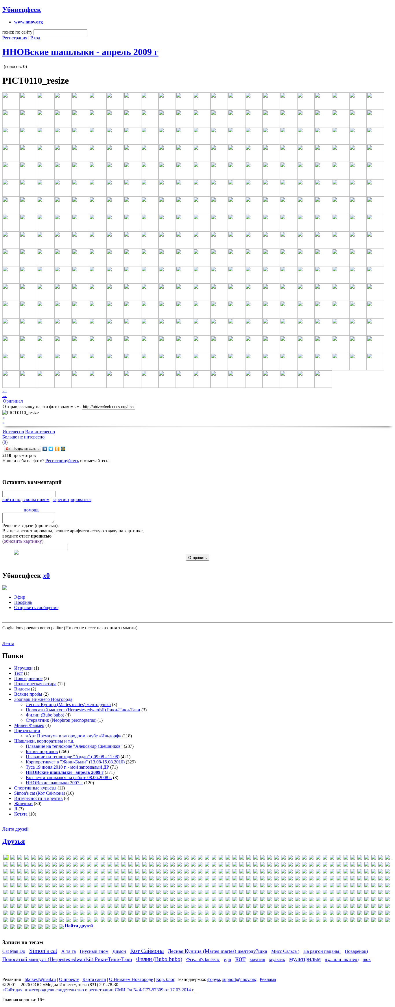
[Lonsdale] (158, 879)
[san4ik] (339, 886)
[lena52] (75, 879)
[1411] (47, 858)
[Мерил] (165, 913)
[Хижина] (339, 920)
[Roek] (297, 886)
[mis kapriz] (283, 879)
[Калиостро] (214, 906)
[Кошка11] (318, 906)
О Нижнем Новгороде (131, 979)
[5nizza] (68, 858)
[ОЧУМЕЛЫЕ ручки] (12, 920)
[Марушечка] (123, 913)
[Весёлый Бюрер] (366, 900)
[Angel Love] (262, 858)
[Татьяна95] (227, 920)
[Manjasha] (186, 879)
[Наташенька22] (262, 913)
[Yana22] (75, 900)
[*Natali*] (19, 858)
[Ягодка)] (54, 927)
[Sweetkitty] (234, 893)
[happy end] (75, 872)
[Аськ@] (248, 900)
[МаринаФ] (96, 913)
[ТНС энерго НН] (241, 920)
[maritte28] (214, 879)
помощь (31, 509)
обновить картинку (23, 541)
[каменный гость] (221, 906)
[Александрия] (151, 900)
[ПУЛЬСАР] (61, 920)
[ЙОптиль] (207, 906)
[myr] (339, 879)
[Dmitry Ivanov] (165, 865)
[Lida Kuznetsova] (130, 879)
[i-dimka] (130, 872)
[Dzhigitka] (221, 865)
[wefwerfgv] (40, 900)
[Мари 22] (82, 913)
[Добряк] (103, 906)
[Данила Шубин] (26, 906)
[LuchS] (5, 858)
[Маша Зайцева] (137, 913)
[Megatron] (241, 879)
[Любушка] (19, 913)
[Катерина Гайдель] (241, 906)
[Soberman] (103, 893)
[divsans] (151, 865)
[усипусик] (304, 920)
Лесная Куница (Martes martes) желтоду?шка (217, 951)
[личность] (380, 906)
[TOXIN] (304, 893)
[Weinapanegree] (47, 900)
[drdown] (193, 865)
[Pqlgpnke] (200, 886)
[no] (75, 886)
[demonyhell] (130, 865)
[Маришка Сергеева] (116, 913)
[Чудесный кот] (352, 920)
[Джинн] (54, 906)
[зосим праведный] (179, 906)
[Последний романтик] (54, 920)
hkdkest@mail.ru (40, 979)
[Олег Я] (359, 913)
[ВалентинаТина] (325, 900)
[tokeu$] (276, 893)
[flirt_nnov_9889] (339, 865)
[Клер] (276, 906)
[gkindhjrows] (5, 872)
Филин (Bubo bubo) (45, 714)
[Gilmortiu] (380, 865)
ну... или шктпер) (342, 959)
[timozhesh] (262, 893)
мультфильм (305, 958)
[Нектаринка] (304, 913)
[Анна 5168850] (214, 900)
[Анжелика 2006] (207, 900)
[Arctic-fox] (318, 858)
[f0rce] (297, 865)
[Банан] (276, 900)
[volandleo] (26, 900)
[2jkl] (61, 858)
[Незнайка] (297, 913)
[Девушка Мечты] (40, 906)
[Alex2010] (172, 858)
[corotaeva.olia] (82, 865)
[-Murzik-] (40, 858)
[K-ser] (304, 872)
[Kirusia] (359, 872)
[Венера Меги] (359, 900)
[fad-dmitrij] (304, 865)
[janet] (248, 872)
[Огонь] (339, 913)
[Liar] (123, 879)
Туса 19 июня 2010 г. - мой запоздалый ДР (67, 767)
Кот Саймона (147, 950)
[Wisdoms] (61, 900)
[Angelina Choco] (269, 858)
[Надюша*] (241, 913)
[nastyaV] (373, 879)
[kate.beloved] (318, 872)
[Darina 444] (103, 865)
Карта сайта (94, 979)
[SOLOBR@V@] (116, 893)
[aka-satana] (130, 858)
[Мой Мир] (63, 449)
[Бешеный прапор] (297, 900)
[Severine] (19, 893)
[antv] (311, 858)
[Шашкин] (373, 920)
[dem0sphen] (123, 865)
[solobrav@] (123, 893)
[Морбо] (207, 913)
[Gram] (40, 872)
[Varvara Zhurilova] (366, 893)
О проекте (69, 979)
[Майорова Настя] (40, 913)
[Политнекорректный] (47, 920)
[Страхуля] (186, 920)
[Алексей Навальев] (158, 900)
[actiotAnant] (96, 858)
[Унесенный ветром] (297, 920)
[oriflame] (130, 886)
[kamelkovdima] (311, 872)
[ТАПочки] (214, 920)
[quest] (262, 886)
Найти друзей (79, 925)
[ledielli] (68, 879)
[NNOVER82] (61, 886)
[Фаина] (325, 920)
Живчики (23, 803)
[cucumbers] (96, 865)
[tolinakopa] (283, 893)
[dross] (207, 865)
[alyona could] (221, 858)
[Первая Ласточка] (26, 920)
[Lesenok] (103, 879)
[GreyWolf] (61, 872)
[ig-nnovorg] (144, 872)
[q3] (255, 886)
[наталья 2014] (255, 913)
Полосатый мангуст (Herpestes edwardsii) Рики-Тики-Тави (83, 709)
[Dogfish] (172, 865)
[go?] (12, 872)
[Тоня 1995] (262, 920)
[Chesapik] (54, 865)
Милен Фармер (29, 725)
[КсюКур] (345, 906)
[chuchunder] (75, 865)
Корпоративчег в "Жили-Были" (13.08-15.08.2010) (75, 761)
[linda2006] (137, 879)
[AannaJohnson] (82, 858)
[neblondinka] (5, 886)
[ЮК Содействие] (26, 927)
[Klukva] (373, 872)
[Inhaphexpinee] (179, 872)
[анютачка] (234, 900)
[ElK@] (241, 865)
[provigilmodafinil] (248, 886)
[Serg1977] (387, 886)
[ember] (255, 865)
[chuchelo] (68, 865)
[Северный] (116, 920)
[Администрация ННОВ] (130, 900)
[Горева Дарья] (12, 906)
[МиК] (193, 913)
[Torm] (297, 893)
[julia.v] (290, 872)
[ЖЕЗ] (158, 906)
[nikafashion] (40, 886)
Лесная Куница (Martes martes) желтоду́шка (68, 704)
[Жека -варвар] (165, 906)
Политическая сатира (35, 683)
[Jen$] (276, 872)
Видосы (22, 688)
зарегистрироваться (72, 499)
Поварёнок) (356, 951)
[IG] (137, 872)
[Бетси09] (290, 900)
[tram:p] (311, 893)
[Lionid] (144, 879)
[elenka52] (234, 865)
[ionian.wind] (193, 872)
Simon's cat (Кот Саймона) (39, 793)
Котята (20, 814)
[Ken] (332, 872)
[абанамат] (123, 900)
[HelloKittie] (82, 872)
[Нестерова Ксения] (311, 913)
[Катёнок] (248, 906)
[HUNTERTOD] (123, 872)
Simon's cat (43, 950)
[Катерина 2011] (234, 906)
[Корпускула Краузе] (297, 906)
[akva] (137, 858)
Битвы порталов (42, 751)
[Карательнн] (227, 906)
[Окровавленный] (345, 913)
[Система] (137, 920)
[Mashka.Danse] (227, 879)
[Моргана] (214, 913)
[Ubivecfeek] (339, 893)
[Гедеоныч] (5, 906)
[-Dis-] (33, 858)
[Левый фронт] (352, 906)
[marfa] (193, 879)
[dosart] (186, 865)
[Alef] (158, 858)
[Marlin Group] (221, 879)
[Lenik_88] (82, 879)
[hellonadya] (89, 872)
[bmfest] (12, 865)
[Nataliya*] (380, 879)
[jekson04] (269, 872)
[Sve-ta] (207, 893)
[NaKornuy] (359, 879)
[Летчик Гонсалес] (366, 906)
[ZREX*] (109, 900)
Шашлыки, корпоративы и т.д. (44, 741)
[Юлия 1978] (33, 927)
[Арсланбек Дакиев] (241, 900)
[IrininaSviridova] (200, 872)
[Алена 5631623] (165, 900)
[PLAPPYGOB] (179, 886)
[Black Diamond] (387, 858)
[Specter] (137, 893)
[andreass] (241, 858)
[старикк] (179, 920)
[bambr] (359, 858)
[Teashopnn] (255, 893)
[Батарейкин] (283, 900)
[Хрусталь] (345, 920)
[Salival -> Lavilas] (325, 886)
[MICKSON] (248, 879)
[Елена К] (144, 906)
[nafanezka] (352, 879)
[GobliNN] (19, 872)
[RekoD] (283, 886)
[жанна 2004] (151, 906)
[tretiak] (325, 893)
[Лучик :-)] (12, 913)
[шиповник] (380, 920)
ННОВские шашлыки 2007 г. (54, 782)
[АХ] (262, 900)
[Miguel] (262, 879)
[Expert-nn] (290, 865)
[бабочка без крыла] (269, 900)
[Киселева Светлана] (262, 906)
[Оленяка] (366, 913)
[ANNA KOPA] (290, 858)
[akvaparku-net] (144, 858)
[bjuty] (380, 858)
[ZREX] (103, 900)
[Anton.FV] (304, 858)
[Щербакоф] (387, 920)
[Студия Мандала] (193, 920)
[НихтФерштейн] (318, 913)
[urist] (352, 893)
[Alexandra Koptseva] (186, 858)
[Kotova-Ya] (19, 879)
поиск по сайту (17, 32)
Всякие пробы (28, 694)
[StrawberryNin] (172, 893)
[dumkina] (214, 865)
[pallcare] (137, 886)
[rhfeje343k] (290, 886)
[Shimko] (47, 893)
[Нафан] (276, 913)
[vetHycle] (387, 893)
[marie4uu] (207, 879)
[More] (325, 879)
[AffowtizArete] (109, 858)
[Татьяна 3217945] (221, 920)
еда (227, 959)
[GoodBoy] (26, 872)
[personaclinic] (165, 886)
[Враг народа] (387, 900)
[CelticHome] (47, 865)
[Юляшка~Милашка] (40, 927)
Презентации (27, 730)
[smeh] (89, 893)
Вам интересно (40, 431)
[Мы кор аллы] (227, 913)
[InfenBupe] (172, 872)
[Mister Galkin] (297, 879)
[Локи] (387, 906)
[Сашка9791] (89, 920)
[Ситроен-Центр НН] (151, 920)
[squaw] (144, 893)
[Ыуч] (5, 927)
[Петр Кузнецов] (33, 920)
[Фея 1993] (332, 920)
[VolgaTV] (33, 900)
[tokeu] (269, 893)
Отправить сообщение (36, 607)
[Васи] (332, 900)
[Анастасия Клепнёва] (179, 900)
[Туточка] (283, 920)
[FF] (318, 865)
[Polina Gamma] (193, 886)
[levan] (109, 879)
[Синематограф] (123, 920)
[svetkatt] (221, 893)
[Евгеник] (130, 906)
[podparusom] (186, 886)
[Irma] (214, 872)
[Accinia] (89, 858)
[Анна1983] (221, 900)
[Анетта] (200, 900)
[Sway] (227, 893)
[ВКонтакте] (45, 449)
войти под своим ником (25, 499)
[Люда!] (26, 913)
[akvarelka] (151, 858)
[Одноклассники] (57, 449)
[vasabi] (373, 893)
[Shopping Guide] (61, 893)
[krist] (26, 879)
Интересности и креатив (38, 798)
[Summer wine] (179, 893)
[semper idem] (380, 886)
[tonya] (290, 893)
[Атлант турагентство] (255, 900)
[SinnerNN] (75, 893)
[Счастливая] (200, 920)
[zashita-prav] (96, 900)
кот (240, 958)
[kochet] (387, 872)
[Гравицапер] (19, 906)
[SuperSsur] (193, 893)
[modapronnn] (304, 879)
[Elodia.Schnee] (248, 865)
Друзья (13, 841)
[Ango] (276, 858)
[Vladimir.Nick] (12, 900)
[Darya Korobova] (109, 865)
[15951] (54, 858)
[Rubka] (304, 886)
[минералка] (200, 913)
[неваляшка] (290, 913)
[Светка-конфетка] (109, 920)
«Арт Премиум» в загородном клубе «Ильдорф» (73, 735)
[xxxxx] (68, 900)
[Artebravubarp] (332, 858)
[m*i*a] (172, 879)
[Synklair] (241, 893)
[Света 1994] (103, 920)
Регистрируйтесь (62, 460)
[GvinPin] (68, 872)
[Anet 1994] (248, 858)
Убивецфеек (21, 9)
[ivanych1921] (234, 872)
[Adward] (103, 858)
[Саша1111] (82, 920)
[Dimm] (144, 865)
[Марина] (89, 913)
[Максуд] (47, 913)
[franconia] (352, 865)
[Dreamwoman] (200, 865)
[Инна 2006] (186, 906)
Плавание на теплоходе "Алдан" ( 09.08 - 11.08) (72, 756)
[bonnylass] (19, 865)
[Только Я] (248, 920)
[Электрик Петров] (12, 927)
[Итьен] (200, 906)
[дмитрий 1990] (96, 906)
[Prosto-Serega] (234, 886)
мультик (277, 959)
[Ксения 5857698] (339, 906)
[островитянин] (5, 920)
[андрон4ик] (193, 900)
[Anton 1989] (297, 858)
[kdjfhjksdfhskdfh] (325, 872)
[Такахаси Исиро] (207, 920)
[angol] (283, 858)
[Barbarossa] (366, 858)
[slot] (82, 893)
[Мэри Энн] (234, 913)
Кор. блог (165, 979)
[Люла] (33, 913)
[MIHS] (269, 879)
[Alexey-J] (200, 858)
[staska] (151, 893)
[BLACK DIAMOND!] (5, 865)
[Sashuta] (345, 886)
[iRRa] (221, 872)
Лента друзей (15, 829)
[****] (12, 858)
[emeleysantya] (262, 865)
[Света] (96, 920)
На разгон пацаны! (322, 951)
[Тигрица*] (234, 920)
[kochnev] (5, 879)
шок (367, 959)
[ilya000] (158, 872)
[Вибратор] (373, 900)
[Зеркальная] (172, 906)
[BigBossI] (373, 858)
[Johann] (283, 872)
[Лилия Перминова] (373, 906)
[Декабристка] (47, 906)
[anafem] (227, 858)
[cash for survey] (40, 865)
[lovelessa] (165, 879)
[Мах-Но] (130, 913)
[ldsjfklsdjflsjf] (61, 879)
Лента (8, 643)
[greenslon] (47, 872)
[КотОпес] (304, 906)
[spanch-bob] (130, 893)
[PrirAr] (207, 886)
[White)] (54, 900)
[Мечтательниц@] (186, 913)
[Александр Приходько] (144, 900)
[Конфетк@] (290, 906)
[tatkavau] (248, 893)
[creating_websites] (89, 865)
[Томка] (255, 920)
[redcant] (276, 886)
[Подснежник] (40, 920)
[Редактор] (68, 920)
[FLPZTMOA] (345, 865)
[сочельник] (172, 920)
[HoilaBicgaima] (116, 872)
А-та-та (68, 951)
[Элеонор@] (19, 927)
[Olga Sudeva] (109, 886)
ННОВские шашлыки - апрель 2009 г (80, 52)
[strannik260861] (165, 893)
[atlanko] (352, 858)
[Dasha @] (116, 865)
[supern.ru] (186, 893)
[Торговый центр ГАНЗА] (269, 920)
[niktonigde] (47, 886)
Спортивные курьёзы (35, 787)
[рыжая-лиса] (75, 920)
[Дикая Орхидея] (61, 906)
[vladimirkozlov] (19, 900)
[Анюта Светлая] (227, 900)
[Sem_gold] (359, 886)
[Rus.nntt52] (311, 886)
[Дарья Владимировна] (33, 906)
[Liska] (151, 879)
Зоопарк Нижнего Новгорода (43, 699)
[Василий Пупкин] (339, 900)
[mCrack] (234, 879)
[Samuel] (332, 886)
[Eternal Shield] (276, 865)
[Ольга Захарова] (380, 913)
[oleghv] (96, 886)
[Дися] (82, 906)
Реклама (268, 979)
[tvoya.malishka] (332, 893)
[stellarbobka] (158, 893)
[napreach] (366, 879)
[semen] (366, 886)
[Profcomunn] (214, 886)
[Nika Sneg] (33, 886)
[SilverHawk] (68, 893)
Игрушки (23, 668)
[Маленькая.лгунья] (54, 913)
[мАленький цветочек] (61, 913)
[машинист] (144, 913)
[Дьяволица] (116, 906)
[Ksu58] (40, 879)
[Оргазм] (387, 913)
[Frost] (366, 865)
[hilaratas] (96, 872)
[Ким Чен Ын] (255, 906)
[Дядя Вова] (123, 906)
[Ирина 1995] (193, 906)
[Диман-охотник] (75, 906)
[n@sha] (345, 879)
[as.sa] (339, 858)
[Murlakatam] (332, 879)
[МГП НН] (151, 913)
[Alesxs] (165, 858)
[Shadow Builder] (33, 893)
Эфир (19, 597)
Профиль (23, 602)
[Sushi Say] (200, 893)
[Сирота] (130, 920)
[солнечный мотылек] (158, 920)
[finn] (325, 865)
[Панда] (19, 920)
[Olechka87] (89, 886)
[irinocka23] (207, 872)
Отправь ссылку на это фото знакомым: (42, 406)
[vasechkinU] (380, 893)
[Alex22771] (179, 858)
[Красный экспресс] (325, 906)
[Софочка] (165, 920)
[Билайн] (311, 900)
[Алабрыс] (137, 900)
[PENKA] (151, 886)
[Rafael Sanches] (269, 886)
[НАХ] (283, 913)
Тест (18, 673)
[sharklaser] (40, 893)
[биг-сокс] (304, 900)
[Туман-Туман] (276, 920)
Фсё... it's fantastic (203, 959)
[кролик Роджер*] (332, 906)
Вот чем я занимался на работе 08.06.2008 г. (69, 777)
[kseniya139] (33, 879)
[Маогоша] (75, 913)
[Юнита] (47, 927)
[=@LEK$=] (75, 858)
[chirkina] (61, 865)
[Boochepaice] (33, 865)
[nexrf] (19, 886)
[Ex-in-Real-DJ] (283, 865)
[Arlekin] (325, 858)
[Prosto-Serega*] (241, 886)
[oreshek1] (123, 886)
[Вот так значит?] (380, 900)
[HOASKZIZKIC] (103, 872)
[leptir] (89, 879)
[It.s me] (227, 872)
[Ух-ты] (311, 920)
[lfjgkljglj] (116, 879)
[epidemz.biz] (269, 865)
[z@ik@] (82, 900)
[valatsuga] (359, 893)
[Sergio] (12, 893)
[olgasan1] (116, 886)
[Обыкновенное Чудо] (332, 913)
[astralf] (345, 858)
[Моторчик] (221, 913)
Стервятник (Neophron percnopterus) (61, 720)
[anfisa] (255, 858)
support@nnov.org (239, 979)
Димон (119, 951)
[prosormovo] (227, 886)
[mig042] (255, 879)
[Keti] (339, 872)
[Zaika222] (89, 900)
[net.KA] (12, 886)
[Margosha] (200, 879)
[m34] (179, 879)
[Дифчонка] (89, 906)
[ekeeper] (227, 865)
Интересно (13, 431)
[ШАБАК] (366, 920)
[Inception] (165, 872)
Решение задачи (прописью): (30, 525)
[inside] (186, 872)
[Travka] (318, 893)
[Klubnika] (366, 872)
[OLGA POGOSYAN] (103, 886)
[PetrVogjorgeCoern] (172, 886)
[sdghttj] (352, 886)
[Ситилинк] (144, 920)
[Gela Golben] (373, 865)
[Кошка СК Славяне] (311, 906)
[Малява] (68, 913)
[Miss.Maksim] (290, 879)
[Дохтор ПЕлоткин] (109, 906)
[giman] (387, 865)
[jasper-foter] (255, 872)
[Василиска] (345, 900)
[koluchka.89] (12, 879)
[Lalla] (47, 879)
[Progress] (221, 886)
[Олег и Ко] (352, 913)
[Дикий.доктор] (68, 906)
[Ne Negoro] (387, 879)
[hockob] (109, 872)
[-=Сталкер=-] (26, 858)
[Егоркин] (137, 906)
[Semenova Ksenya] (373, 886)
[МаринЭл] (109, 913)
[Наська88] (248, 913)
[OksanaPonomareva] (82, 886)
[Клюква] (283, 906)
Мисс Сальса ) (285, 951)
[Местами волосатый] (172, 913)
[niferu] (26, 886)
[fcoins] (311, 865)
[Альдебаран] (172, 900)
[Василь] (352, 900)
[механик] (179, 913)
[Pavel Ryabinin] (144, 886)
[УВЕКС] (290, 920)
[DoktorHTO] (179, 865)
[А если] (116, 900)
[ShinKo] (54, 893)
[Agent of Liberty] (116, 858)
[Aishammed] (123, 858)
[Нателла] (269, 913)
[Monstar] (311, 879)
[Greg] (54, 872)
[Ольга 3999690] (373, 913)
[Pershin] (158, 886)
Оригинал (13, 401)
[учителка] (318, 920)
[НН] (325, 913)
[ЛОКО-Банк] (5, 913)
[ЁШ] (61, 927)
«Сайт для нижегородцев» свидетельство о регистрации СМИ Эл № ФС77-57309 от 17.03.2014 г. (98, 989)
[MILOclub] (276, 879)
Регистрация (14, 37)
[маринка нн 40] (103, 913)
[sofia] (109, 893)
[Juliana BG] (297, 872)
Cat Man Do (13, 951)
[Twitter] (51, 449)
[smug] (96, 893)
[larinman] (54, 879)
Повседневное (28, 678)
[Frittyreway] (359, 865)
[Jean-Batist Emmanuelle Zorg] (262, 872)
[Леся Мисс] (359, 906)
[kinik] (352, 872)
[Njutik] (54, 886)
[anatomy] (234, 858)
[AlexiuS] (207, 858)
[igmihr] (151, 872)
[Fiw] (332, 865)
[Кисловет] (269, 906)
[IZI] (241, 872)
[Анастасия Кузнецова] (186, 900)
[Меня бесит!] (158, 913)
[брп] (318, 900)
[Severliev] (26, 893)
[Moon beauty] (318, 879)
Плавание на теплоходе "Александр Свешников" (74, 746)
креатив (257, 959)
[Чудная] (359, 920)
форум (213, 979)
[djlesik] (158, 865)
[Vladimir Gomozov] (5, 900)
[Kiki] (345, 872)
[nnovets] (68, 886)
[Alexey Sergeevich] (193, 858)
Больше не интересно (23, 436)
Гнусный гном (94, 951)
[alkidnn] (214, 858)
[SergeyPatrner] (5, 893)
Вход (35, 37)
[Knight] (380, 872)
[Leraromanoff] (96, 879)
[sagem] (318, 886)
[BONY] (26, 865)
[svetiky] (214, 893)
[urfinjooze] (345, 893)
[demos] (137, 865)
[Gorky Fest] (33, 872)
